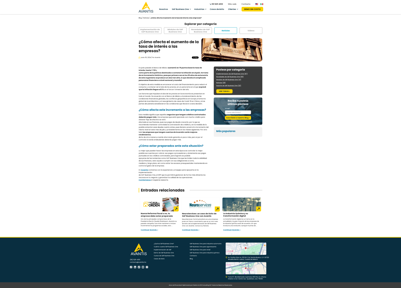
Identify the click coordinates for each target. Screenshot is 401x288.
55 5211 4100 (217, 4)
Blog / (141, 18)
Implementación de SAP (162, 250)
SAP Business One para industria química (204, 253)
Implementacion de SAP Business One (232, 74)
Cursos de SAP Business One (164, 256)
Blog (191, 259)
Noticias (221, 83)
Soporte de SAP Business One (228, 86)
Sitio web (232, 4)
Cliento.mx (196, 285)
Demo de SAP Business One (164, 253)
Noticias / (147, 18)
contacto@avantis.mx (138, 262)
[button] (150, 30)
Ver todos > (224, 91)
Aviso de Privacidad (245, 122)
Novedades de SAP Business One (230, 77)
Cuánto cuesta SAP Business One (166, 247)
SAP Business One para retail (200, 250)
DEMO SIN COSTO (252, 9)
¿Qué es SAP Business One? (164, 244)
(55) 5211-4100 (135, 260)
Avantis (157, 57)
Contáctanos (145, 180)
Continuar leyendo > (149, 230)
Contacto (245, 4)
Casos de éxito (217, 9)
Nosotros (163, 9)
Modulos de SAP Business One (228, 80)
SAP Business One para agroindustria (203, 247)
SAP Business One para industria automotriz (205, 244)
